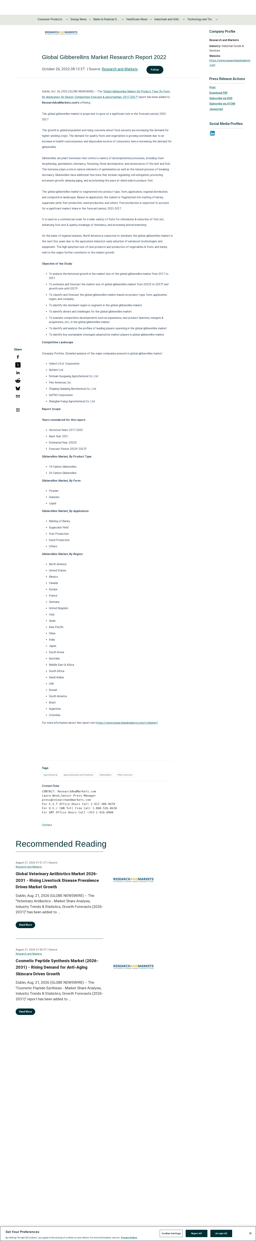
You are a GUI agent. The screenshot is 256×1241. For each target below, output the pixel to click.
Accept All (221, 1233)
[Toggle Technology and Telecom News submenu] (216, 19)
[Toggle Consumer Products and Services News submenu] (67, 19)
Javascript (216, 109)
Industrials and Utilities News (167, 19)
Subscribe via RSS (220, 98)
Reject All (196, 1233)
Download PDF (218, 93)
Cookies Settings (171, 1233)
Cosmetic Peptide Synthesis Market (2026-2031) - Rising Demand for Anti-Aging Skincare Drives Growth (57, 967)
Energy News (79, 19)
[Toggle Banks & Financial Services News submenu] (123, 19)
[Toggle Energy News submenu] (90, 19)
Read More (25, 924)
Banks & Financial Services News (106, 19)
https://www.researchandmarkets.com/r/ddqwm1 (127, 722)
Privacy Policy (129, 1237)
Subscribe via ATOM (222, 103)
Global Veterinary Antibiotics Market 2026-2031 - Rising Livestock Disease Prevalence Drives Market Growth (57, 880)
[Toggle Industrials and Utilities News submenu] (183, 19)
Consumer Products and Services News (51, 19)
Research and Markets (120, 69)
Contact (47, 825)
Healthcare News (137, 19)
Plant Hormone (125, 775)
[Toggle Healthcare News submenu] (151, 19)
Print (212, 87)
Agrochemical (50, 775)
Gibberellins (105, 775)
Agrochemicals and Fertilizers (78, 775)
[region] (128, 1233)
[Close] (250, 1233)
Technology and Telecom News (200, 19)
